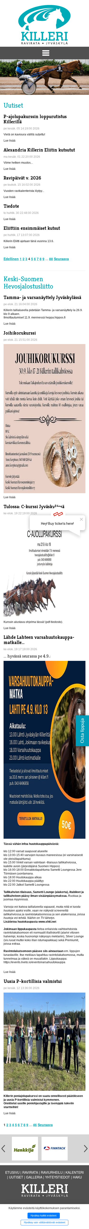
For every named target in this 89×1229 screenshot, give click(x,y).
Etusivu (12, 1172)
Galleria (34, 1177)
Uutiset (16, 1177)
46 (35, 1124)
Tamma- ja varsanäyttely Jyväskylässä (42, 297)
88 (51, 258)
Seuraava (61, 258)
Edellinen (11, 258)
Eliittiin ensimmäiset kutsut (32, 228)
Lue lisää (9, 140)
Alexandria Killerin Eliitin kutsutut (39, 150)
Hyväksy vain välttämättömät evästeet (44, 1222)
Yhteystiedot (57, 1177)
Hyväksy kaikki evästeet (43, 1215)
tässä (40, 622)
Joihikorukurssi (20, 333)
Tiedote (11, 206)
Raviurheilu (52, 1172)
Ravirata (30, 1172)
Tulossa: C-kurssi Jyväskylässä (34, 507)
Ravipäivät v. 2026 (22, 178)
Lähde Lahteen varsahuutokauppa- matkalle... (39, 639)
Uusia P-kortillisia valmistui (33, 981)
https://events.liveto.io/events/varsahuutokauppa (34, 962)
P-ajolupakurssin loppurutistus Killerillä (35, 119)
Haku (77, 1177)
